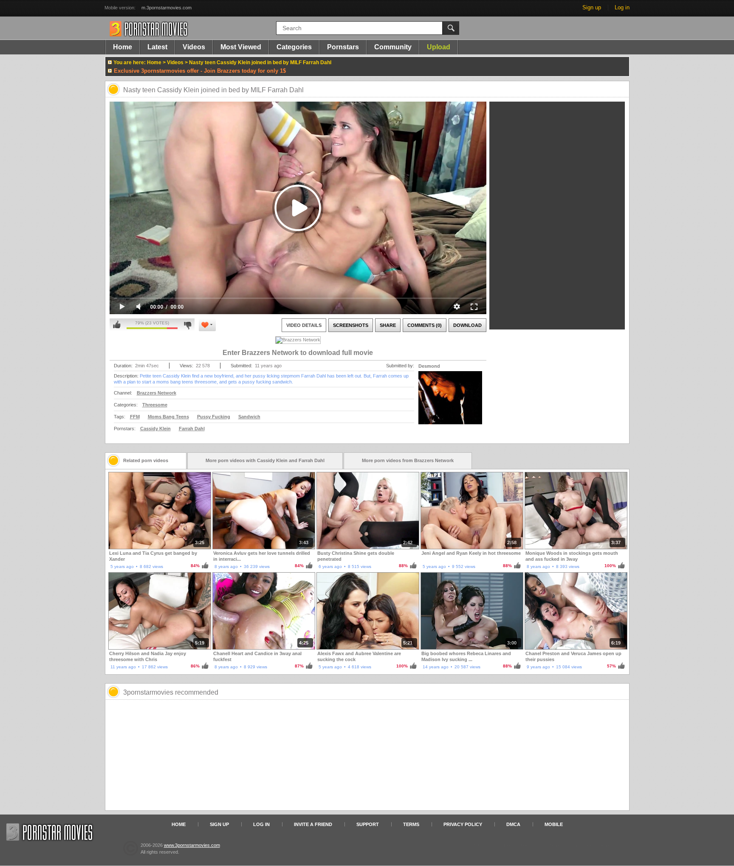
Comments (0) (424, 325)
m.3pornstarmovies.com (166, 7)
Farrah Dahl (192, 428)
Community (393, 47)
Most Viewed (240, 47)
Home (122, 47)
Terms (411, 824)
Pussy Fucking (213, 416)
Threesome (154, 404)
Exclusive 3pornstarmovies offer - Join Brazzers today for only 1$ (200, 71)
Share (388, 325)
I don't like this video (188, 324)
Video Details (304, 325)
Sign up (591, 7)
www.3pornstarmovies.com (192, 845)
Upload (438, 47)
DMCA (513, 824)
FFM (135, 416)
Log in (622, 7)
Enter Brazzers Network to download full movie (298, 352)
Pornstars (343, 47)
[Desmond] (450, 403)
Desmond (429, 366)
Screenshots (350, 325)
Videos (194, 47)
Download (467, 325)
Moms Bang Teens (168, 416)
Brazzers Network (156, 392)
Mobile (554, 824)
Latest (157, 47)
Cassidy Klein (155, 428)
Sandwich (249, 416)
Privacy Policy (462, 824)
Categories (294, 47)
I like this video (117, 324)
